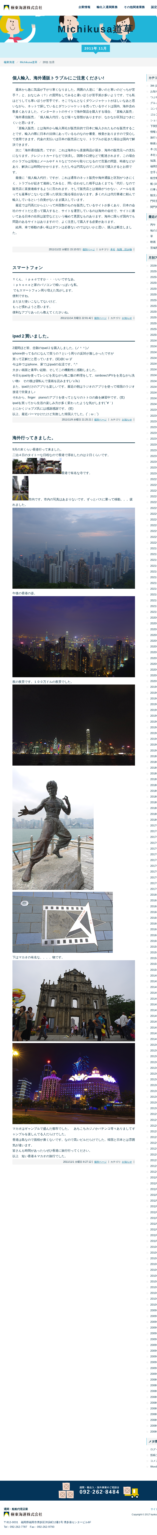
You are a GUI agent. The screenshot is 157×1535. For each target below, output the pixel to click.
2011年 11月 (95, 48)
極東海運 (9, 62)
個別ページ (89, 249)
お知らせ (127, 318)
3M (152, 85)
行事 (153, 189)
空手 (153, 172)
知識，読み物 (124, 249)
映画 (153, 143)
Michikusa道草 (28, 62)
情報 (153, 131)
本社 (112, 249)
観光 (153, 195)
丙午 (153, 224)
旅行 (153, 137)
